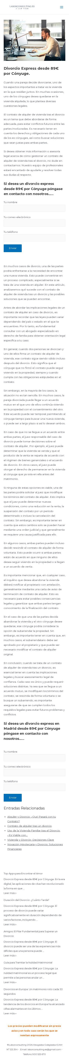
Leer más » (10, 893)
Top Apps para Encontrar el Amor (23, 873)
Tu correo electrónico (17, 217)
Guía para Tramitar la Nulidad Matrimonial (28, 962)
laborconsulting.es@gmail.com (44, 1049)
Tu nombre (10, 202)
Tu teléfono (11, 231)
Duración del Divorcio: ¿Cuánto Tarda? (26, 900)
